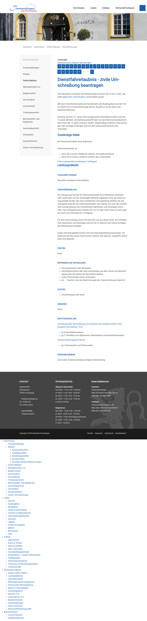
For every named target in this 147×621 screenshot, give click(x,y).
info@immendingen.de (30, 399)
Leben (93, 8)
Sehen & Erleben (15, 546)
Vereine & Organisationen (19, 513)
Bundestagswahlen (20, 456)
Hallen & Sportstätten (17, 510)
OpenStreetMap (27, 411)
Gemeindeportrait (31, 128)
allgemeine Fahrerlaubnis (74, 97)
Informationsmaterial (17, 561)
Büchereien (13, 531)
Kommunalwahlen (20, 450)
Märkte (11, 528)
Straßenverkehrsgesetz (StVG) (71, 340)
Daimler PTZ (13, 594)
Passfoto (71, 280)
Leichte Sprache (15, 615)
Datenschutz (109, 433)
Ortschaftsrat (29, 106)
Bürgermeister (29, 93)
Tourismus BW (14, 567)
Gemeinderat (29, 99)
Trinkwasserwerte (31, 112)
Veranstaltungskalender (18, 516)
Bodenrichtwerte (15, 600)
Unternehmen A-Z (16, 597)
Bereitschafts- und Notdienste (21, 483)
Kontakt (90, 433)
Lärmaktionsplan (15, 579)
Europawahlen (18, 459)
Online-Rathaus (53, 47)
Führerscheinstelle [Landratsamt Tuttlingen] (77, 161)
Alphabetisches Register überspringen (74, 63)
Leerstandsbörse (15, 576)
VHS (10, 534)
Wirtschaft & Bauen (125, 8)
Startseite (27, 47)
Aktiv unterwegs (15, 549)
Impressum (99, 433)
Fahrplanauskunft (28, 414)
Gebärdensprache (16, 618)
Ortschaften (28, 135)
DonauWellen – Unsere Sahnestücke (24, 555)
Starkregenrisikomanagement (21, 582)
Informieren (78, 8)
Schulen (11, 501)
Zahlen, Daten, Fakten (17, 573)
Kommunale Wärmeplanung (20, 585)
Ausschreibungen (15, 603)
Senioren (12, 519)
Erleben (106, 8)
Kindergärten (14, 504)
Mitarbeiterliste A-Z (31, 87)
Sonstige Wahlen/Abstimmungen (27, 462)
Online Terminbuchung (33, 147)
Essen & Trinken (15, 543)
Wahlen (26, 74)
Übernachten (13, 540)
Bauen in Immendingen (18, 588)
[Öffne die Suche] (143, 8)
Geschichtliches (30, 141)
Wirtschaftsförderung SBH (19, 609)
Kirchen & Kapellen (16, 525)
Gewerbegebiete (15, 591)
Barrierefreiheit (121, 433)
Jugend (11, 522)
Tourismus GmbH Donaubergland (23, 564)
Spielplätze (13, 507)
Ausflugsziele (14, 558)
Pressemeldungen (31, 67)
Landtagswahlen (19, 453)
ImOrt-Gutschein (15, 606)
